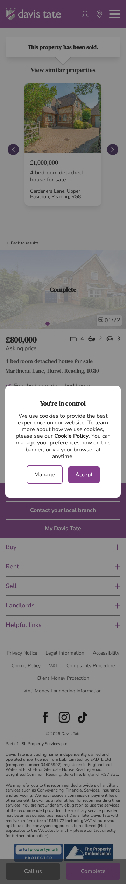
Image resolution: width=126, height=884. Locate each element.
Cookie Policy (71, 436)
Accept (84, 474)
